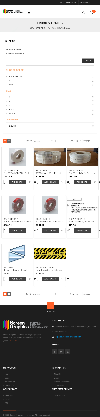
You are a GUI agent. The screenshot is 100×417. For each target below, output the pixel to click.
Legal (7, 399)
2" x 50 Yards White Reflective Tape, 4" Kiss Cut (83, 173)
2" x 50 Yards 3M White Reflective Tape (18, 173)
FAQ (6, 403)
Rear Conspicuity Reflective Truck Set (83, 221)
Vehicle (51, 28)
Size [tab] (8, 90)
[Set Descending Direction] (55, 140)
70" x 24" (51, 114)
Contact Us (9, 385)
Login (7, 378)
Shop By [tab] (10, 41)
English (51, 126)
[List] (9, 141)
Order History (59, 395)
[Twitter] (61, 352)
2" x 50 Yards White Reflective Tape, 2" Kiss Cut (50, 173)
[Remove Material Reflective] (23, 54)
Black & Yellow (51, 76)
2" (51, 97)
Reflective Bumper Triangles (16, 270)
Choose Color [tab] (15, 70)
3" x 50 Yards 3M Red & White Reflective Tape (50, 221)
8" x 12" (51, 109)
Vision (56, 378)
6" (51, 105)
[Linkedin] (68, 352)
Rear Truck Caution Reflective (49, 270)
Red (51, 81)
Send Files (9, 395)
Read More (13, 341)
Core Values (59, 385)
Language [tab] (12, 119)
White (51, 85)
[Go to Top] (50, 305)
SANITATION (41, 28)
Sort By (29, 141)
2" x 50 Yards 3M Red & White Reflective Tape (18, 221)
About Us (57, 374)
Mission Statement (62, 382)
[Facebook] (55, 352)
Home (31, 28)
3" (51, 101)
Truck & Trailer (63, 28)
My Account (10, 382)
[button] (29, 182)
